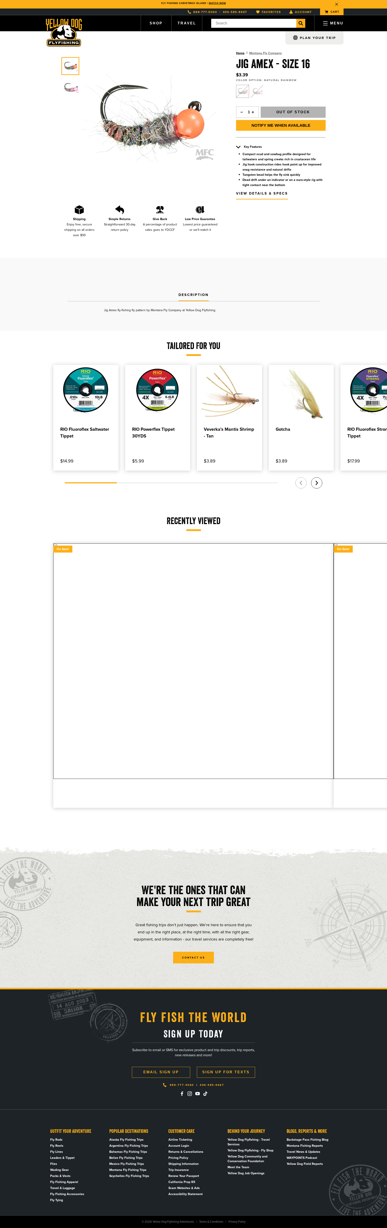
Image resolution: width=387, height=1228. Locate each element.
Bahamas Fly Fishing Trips (128, 1151)
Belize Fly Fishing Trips (126, 1157)
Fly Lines (56, 1151)
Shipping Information (183, 1164)
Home (240, 53)
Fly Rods (56, 1139)
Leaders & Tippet (62, 1157)
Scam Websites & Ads (184, 1188)
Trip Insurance (178, 1170)
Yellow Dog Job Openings (246, 1173)
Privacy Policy (236, 1221)
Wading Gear (59, 1170)
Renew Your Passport (183, 1176)
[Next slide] (316, 483)
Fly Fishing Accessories (67, 1194)
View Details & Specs (262, 193)
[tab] (193, 295)
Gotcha (283, 429)
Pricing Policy (178, 1157)
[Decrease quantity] (240, 112)
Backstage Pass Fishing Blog (307, 1139)
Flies (53, 1164)
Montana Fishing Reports (305, 1145)
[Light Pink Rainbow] (257, 91)
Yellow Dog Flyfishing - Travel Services (249, 1142)
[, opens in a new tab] (182, 1093)
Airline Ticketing (180, 1139)
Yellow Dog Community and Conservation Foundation (247, 1159)
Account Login (178, 1145)
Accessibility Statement (185, 1194)
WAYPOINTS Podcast (302, 1157)
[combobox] (254, 23)
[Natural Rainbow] (242, 91)
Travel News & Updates (303, 1151)
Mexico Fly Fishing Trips (126, 1164)
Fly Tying (56, 1200)
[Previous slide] (301, 483)
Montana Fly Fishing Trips (127, 1170)
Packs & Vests (60, 1176)
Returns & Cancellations (185, 1151)
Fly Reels (56, 1145)
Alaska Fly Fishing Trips (126, 1139)
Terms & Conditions (211, 1221)
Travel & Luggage (62, 1188)
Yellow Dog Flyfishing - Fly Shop (250, 1150)
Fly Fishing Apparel (64, 1182)
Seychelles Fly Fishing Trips (129, 1176)
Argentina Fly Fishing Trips (128, 1145)
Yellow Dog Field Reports (305, 1164)
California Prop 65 (181, 1182)
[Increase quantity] (254, 112)
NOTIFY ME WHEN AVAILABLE (281, 125)
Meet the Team (238, 1167)
